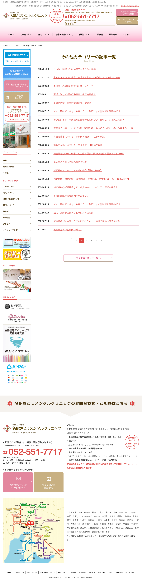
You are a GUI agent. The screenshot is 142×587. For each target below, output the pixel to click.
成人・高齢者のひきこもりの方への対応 (73, 213)
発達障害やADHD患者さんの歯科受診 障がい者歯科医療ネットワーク (89, 153)
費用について (85, 34)
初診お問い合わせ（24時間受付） (128, 13)
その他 (5, 172)
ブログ (110, 573)
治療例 (100, 34)
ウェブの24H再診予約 (128, 20)
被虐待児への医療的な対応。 (68, 229)
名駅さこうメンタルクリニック (69, 577)
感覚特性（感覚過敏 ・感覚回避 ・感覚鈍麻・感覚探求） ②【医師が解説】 (92, 179)
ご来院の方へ (26, 34)
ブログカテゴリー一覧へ (88, 258)
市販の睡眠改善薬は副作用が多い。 (71, 196)
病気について (44, 34)
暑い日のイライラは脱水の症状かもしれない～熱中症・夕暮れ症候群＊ (89, 120)
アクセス (127, 34)
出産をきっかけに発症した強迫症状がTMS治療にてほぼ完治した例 (87, 77)
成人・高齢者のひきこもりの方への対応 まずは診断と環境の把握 (87, 111)
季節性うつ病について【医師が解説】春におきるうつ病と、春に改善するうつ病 (93, 128)
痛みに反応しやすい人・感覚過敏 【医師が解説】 (79, 145)
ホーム (11, 34)
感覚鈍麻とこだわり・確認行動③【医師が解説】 (78, 170)
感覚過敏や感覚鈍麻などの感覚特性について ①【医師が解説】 (86, 187)
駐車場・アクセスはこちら (130, 6)
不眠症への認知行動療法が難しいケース (73, 86)
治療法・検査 (8, 166)
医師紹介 (113, 34)
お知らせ (101, 573)
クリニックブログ (10, 230)
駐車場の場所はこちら (76, 464)
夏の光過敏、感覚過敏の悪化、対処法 (72, 103)
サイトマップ (130, 573)
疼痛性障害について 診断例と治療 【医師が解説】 (80, 136)
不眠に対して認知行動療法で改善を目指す (75, 94)
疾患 (5, 159)
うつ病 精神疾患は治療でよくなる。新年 (75, 69)
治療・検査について (64, 34)
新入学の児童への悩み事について (71, 162)
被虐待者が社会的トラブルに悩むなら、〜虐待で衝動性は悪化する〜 (88, 221)
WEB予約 (119, 573)
